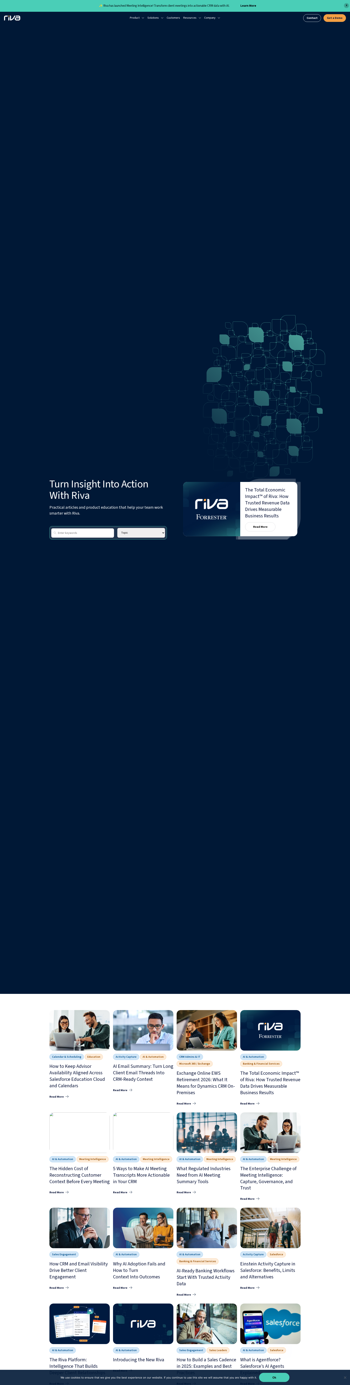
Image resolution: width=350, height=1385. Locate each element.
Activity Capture (126, 1057)
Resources (189, 18)
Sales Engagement (64, 1254)
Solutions (153, 18)
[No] (345, 1377)
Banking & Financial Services (261, 1064)
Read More (260, 527)
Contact (312, 18)
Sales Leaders (218, 1350)
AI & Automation (153, 1057)
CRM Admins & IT (189, 1057)
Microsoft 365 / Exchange (194, 1064)
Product (135, 18)
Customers (173, 18)
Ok (274, 1377)
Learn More (248, 6)
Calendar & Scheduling (66, 1057)
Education (93, 1057)
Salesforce (276, 1254)
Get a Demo (335, 18)
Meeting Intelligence (92, 1159)
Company (210, 18)
